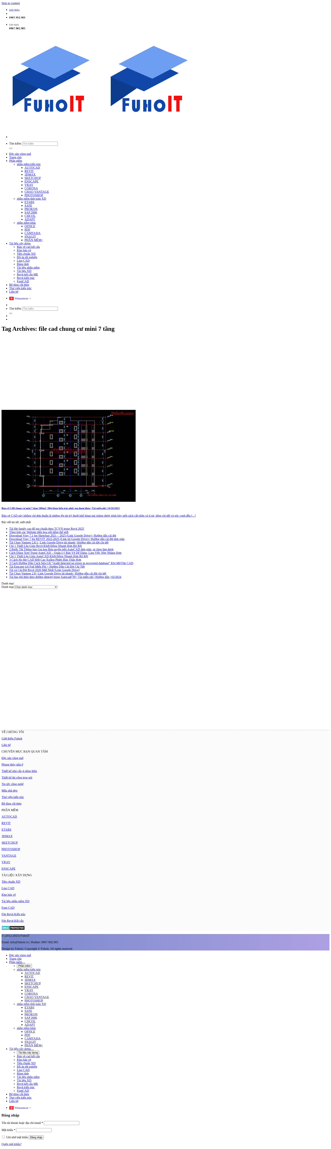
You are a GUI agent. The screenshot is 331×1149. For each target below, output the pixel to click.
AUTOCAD (32, 167)
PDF (27, 229)
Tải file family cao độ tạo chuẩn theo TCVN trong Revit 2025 (46, 528)
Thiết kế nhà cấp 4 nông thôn (19, 771)
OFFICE (30, 226)
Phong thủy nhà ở (12, 764)
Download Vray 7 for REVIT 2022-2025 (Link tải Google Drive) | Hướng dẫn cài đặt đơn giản (67, 539)
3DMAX (30, 174)
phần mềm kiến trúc (29, 164)
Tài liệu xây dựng (20, 243)
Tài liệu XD (24, 271)
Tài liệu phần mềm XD (15, 901)
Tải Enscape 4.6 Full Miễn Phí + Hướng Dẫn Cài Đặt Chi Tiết (47, 566)
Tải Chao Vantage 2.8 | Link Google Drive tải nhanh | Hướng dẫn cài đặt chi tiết (57, 573)
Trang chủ (15, 157)
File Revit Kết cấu (13, 920)
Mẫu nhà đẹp (9, 790)
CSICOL (30, 215)
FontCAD (23, 281)
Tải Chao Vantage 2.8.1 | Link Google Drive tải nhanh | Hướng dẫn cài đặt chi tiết (58, 542)
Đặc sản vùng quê (20, 153)
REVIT (29, 171)
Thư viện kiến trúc (20, 288)
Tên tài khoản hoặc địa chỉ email (22, 1122)
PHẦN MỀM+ (34, 240)
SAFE (28, 205)
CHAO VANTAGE (37, 191)
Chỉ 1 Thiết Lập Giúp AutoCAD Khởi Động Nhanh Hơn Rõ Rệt (48, 556)
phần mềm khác (26, 222)
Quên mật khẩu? (11, 1144)
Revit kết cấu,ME (27, 274)
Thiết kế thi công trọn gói (17, 777)
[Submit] (10, 148)
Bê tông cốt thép (19, 284)
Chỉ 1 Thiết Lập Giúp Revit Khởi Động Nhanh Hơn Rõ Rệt (45, 546)
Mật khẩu (8, 1130)
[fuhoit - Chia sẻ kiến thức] (100, 130)
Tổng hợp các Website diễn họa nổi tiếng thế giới (38, 532)
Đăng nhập (36, 1137)
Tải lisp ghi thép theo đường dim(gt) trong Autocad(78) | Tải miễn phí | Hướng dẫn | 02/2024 (65, 577)
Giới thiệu (14, 10)
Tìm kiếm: (15, 143)
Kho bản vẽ (24, 250)
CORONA (31, 188)
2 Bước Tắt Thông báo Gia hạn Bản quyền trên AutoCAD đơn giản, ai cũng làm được (61, 549)
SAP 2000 (31, 212)
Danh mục (8, 586)
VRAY (29, 184)
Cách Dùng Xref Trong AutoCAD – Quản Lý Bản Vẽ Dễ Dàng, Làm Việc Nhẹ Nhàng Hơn (65, 552)
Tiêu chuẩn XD (26, 253)
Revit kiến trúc (26, 277)
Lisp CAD (23, 260)
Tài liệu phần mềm (28, 267)
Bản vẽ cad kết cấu (28, 246)
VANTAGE (9, 855)
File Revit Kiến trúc (13, 914)
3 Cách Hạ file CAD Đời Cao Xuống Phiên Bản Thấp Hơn (45, 559)
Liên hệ (13, 291)
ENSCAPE (32, 181)
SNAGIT (30, 236)
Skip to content (11, 3)
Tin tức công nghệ (13, 784)
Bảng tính (23, 264)
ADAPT (30, 219)
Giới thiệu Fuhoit (12, 738)
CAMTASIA (33, 233)
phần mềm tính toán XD (31, 198)
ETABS (29, 202)
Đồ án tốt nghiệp (27, 257)
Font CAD (8, 907)
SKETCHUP (33, 178)
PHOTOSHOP (34, 195)
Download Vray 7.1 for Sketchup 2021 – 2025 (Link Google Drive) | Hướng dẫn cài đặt (62, 535)
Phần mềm (15, 160)
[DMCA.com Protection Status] (13, 929)
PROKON (31, 209)
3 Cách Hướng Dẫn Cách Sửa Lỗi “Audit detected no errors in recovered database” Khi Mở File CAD (71, 563)
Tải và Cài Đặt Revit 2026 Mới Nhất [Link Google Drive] (44, 570)
